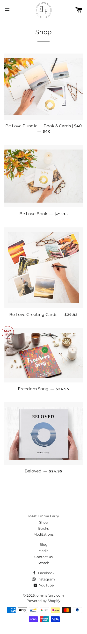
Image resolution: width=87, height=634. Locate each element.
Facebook (45, 573)
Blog (43, 544)
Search (43, 563)
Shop (43, 522)
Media (43, 551)
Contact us (43, 557)
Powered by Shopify (43, 601)
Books (43, 528)
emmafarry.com (50, 595)
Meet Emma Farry (43, 516)
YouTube (46, 585)
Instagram (45, 579)
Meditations (44, 534)
